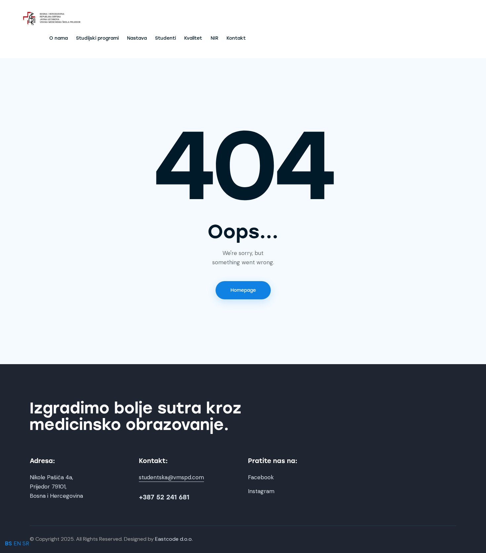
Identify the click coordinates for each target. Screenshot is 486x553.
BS (8, 543)
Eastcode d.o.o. (174, 538)
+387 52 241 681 (164, 497)
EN (17, 543)
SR (25, 543)
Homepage (243, 290)
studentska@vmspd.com (171, 477)
